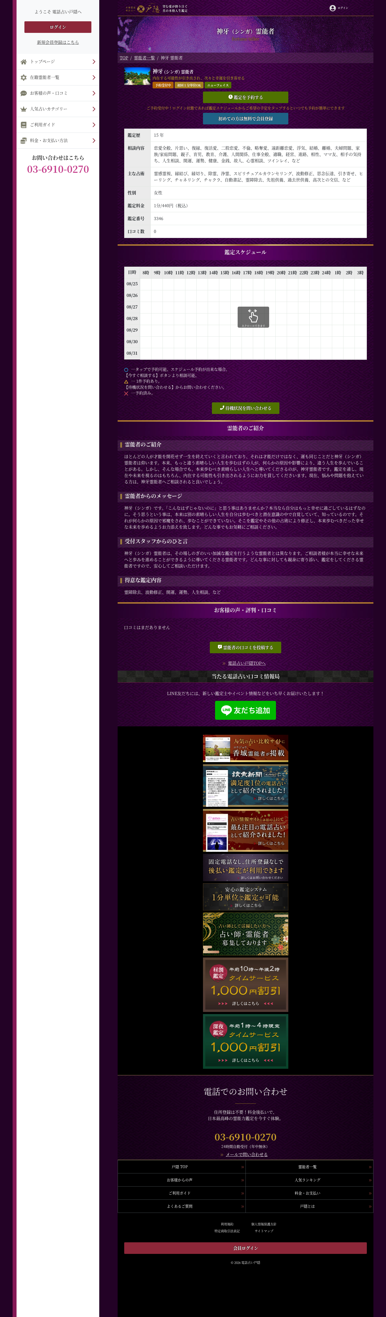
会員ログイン (245, 1248)
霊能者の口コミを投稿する (247, 647)
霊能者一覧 (144, 58)
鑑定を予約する (248, 97)
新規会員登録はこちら (58, 42)
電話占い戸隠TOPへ (247, 663)
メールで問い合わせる (247, 1154)
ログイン (58, 27)
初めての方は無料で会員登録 (245, 118)
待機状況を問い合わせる (248, 408)
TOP (124, 58)
